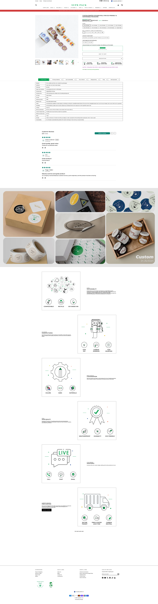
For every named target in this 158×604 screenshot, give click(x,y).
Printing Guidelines (56, 79)
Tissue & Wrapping (38, 571)
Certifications (60, 576)
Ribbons (97, 7)
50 (98, 32)
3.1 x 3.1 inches (110, 25)
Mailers (58, 7)
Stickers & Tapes (38, 573)
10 (92, 32)
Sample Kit (112, 7)
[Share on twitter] (45, 148)
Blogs (58, 573)
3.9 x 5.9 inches (111, 27)
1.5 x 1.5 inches (86, 25)
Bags (52, 7)
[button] (84, 19)
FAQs (104, 79)
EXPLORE (46, 554)
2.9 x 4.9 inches (103, 27)
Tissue (66, 7)
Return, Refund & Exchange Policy (86, 573)
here (85, 69)
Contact (36, 0)
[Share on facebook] (42, 148)
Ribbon (36, 576)
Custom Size (118, 27)
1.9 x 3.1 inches (95, 27)
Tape (80, 7)
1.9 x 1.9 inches (94, 25)
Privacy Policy (82, 576)
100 (102, 32)
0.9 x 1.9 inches (118, 25)
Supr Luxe (46, 7)
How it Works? (82, 79)
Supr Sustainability (69, 79)
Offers (105, 7)
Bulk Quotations (114, 79)
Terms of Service (83, 577)
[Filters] (111, 133)
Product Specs (44, 79)
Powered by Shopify (79, 599)
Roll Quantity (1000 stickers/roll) (92, 30)
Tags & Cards (88, 7)
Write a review (102, 133)
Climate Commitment (47, 0)
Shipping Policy (94, 79)
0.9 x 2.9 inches (87, 27)
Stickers (73, 7)
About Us (59, 571)
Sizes (83, 23)
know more (46, 509)
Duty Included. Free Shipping (87, 21)
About (41, 0)
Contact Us (59, 574)
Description (102, 58)
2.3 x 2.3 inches (102, 25)
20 (95, 32)
